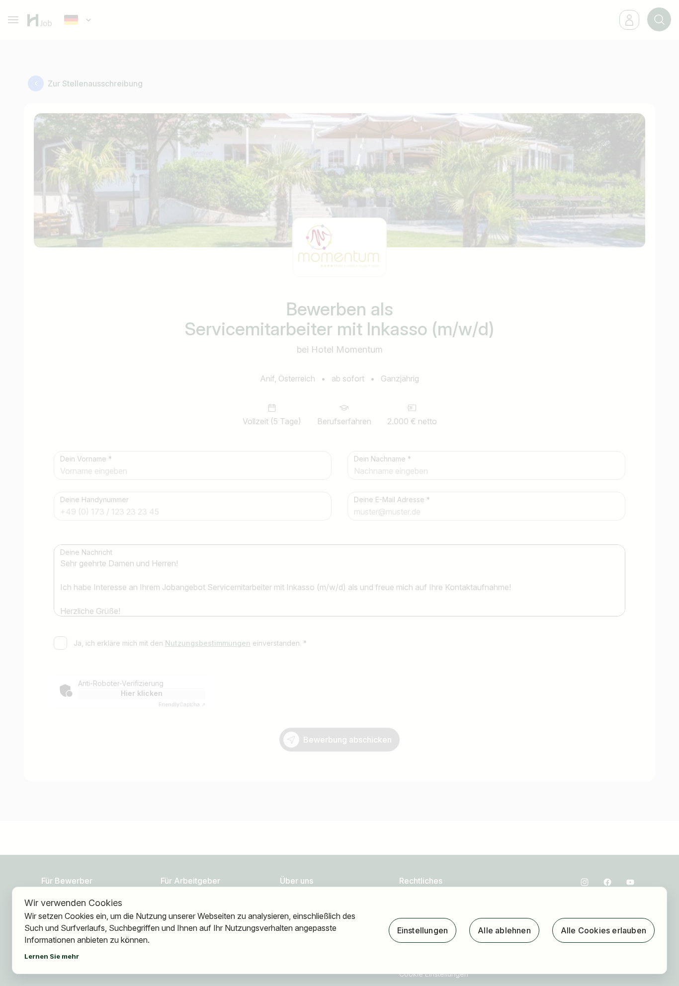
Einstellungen (422, 930)
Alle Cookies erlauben (603, 930)
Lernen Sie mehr (51, 956)
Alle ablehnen (504, 930)
